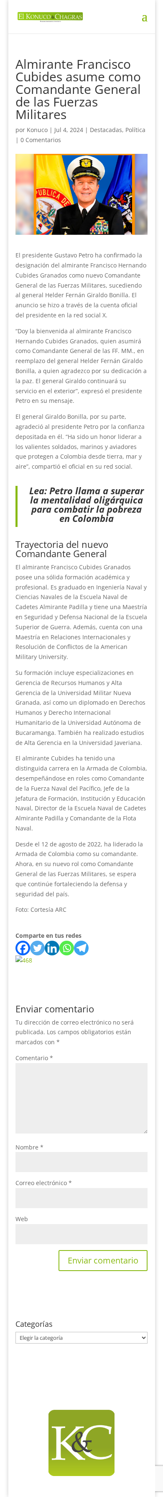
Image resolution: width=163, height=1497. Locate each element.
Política (135, 130)
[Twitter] (37, 948)
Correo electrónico (43, 1183)
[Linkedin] (52, 948)
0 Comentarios (40, 140)
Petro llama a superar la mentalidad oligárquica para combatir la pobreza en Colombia (87, 504)
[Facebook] (22, 948)
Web (21, 1219)
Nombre (29, 1147)
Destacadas (106, 130)
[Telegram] (81, 948)
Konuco (37, 130)
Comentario (34, 1058)
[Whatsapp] (66, 948)
